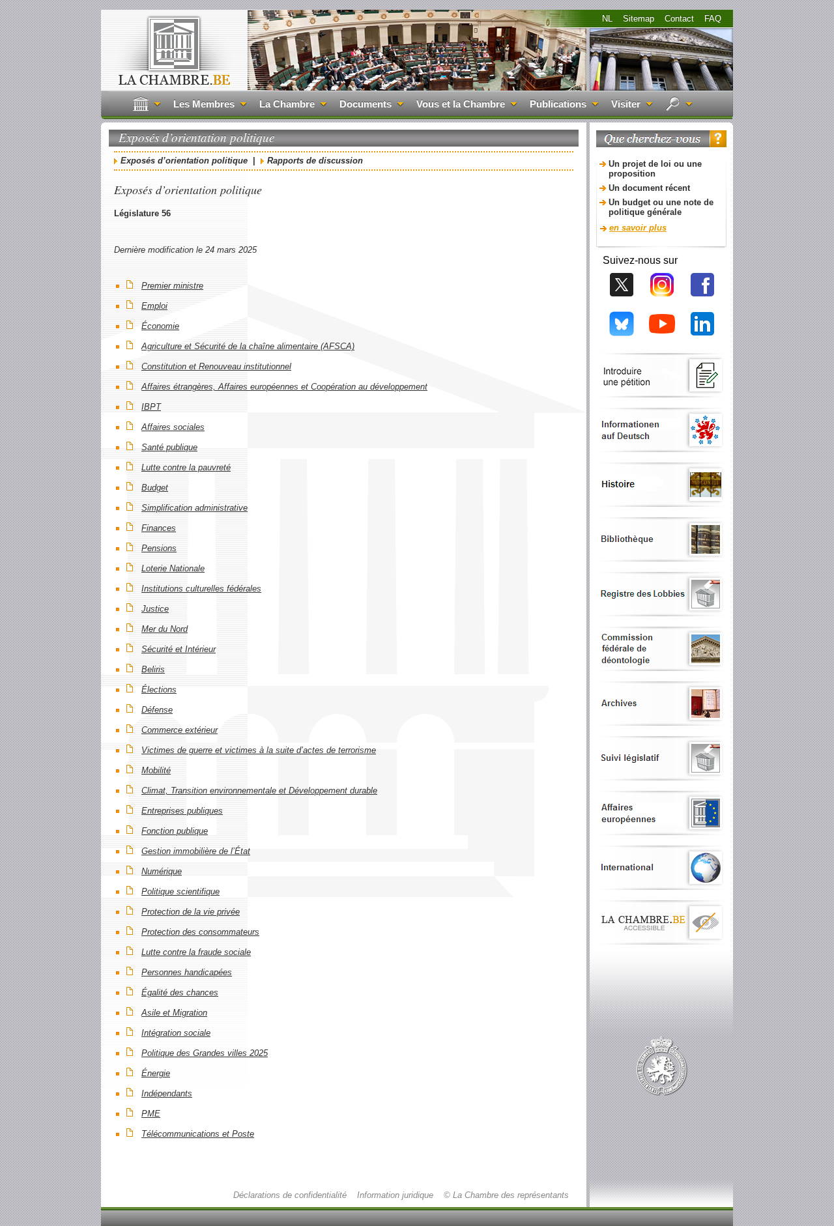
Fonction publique (174, 831)
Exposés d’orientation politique (185, 160)
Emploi (154, 306)
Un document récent (649, 188)
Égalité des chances (179, 992)
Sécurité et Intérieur (178, 649)
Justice (155, 609)
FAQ (712, 18)
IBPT (151, 407)
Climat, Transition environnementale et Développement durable (259, 790)
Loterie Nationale (173, 568)
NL (607, 18)
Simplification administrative (194, 508)
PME (150, 1114)
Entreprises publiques (182, 811)
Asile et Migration (174, 1013)
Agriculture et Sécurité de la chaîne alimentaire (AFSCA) (247, 346)
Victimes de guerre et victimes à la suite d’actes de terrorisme (258, 750)
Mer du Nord (164, 629)
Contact (679, 18)
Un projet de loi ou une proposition (655, 168)
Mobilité (156, 770)
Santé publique (169, 447)
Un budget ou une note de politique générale (661, 207)
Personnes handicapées (186, 972)
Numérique (161, 871)
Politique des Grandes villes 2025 (204, 1053)
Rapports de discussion (315, 160)
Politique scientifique (180, 891)
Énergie (155, 1073)
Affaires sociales (173, 427)
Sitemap (638, 18)
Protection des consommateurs (200, 932)
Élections (159, 689)
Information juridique (395, 1195)
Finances (158, 528)
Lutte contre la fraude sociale (196, 952)
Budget (154, 487)
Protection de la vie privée (190, 912)
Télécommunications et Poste (197, 1134)
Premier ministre (172, 286)
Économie (160, 326)
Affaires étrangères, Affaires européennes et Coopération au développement (284, 387)
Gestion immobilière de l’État (195, 851)
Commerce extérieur (179, 730)
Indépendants (166, 1093)
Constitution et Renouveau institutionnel (216, 366)
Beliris (153, 669)
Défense (157, 710)
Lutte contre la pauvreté (186, 467)
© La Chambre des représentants (506, 1195)
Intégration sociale (175, 1033)
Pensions (159, 548)
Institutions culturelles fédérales (201, 588)
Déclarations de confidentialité (290, 1195)
